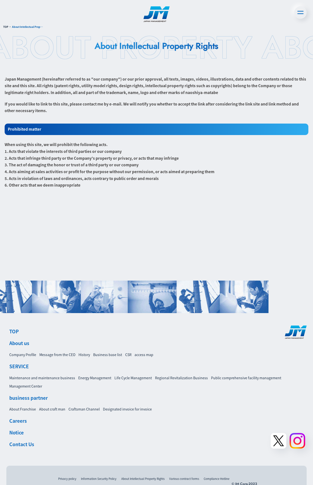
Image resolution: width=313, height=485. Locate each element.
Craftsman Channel (84, 409)
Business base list (107, 354)
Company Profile (22, 354)
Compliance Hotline (216, 479)
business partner (28, 397)
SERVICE (19, 366)
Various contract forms (184, 479)
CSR (128, 354)
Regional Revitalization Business (181, 377)
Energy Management (94, 377)
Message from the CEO (57, 354)
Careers (18, 420)
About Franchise (22, 409)
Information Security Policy (98, 479)
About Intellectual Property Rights (143, 479)
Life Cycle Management (133, 377)
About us (19, 343)
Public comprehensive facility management (246, 377)
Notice (16, 432)
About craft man (52, 409)
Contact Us (21, 444)
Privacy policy (67, 479)
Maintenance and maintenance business (42, 377)
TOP (5, 27)
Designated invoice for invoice (127, 409)
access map (143, 354)
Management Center (25, 386)
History (84, 354)
